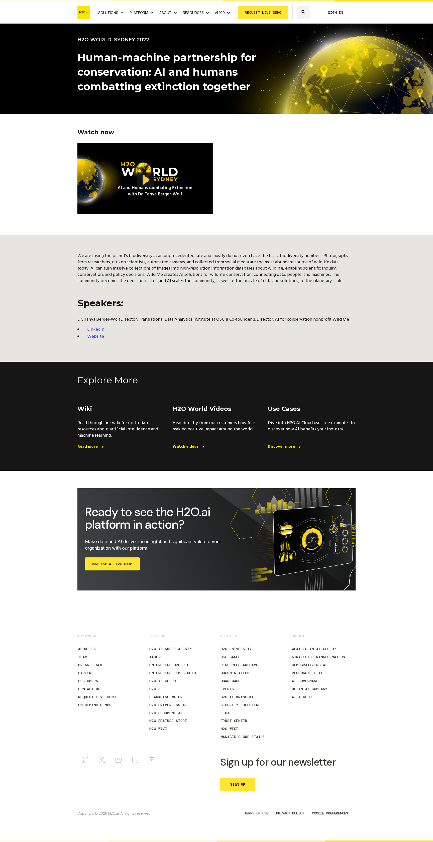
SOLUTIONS (108, 13)
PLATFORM (139, 13)
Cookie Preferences (330, 813)
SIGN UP (237, 784)
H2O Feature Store (168, 720)
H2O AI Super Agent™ (170, 649)
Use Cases (231, 657)
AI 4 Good (302, 697)
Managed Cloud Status (243, 737)
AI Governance (306, 681)
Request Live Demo (97, 697)
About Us (87, 649)
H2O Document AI (166, 713)
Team (82, 657)
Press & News (91, 665)
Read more (88, 447)
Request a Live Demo (112, 564)
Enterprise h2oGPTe (169, 665)
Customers (88, 681)
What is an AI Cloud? (314, 649)
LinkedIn (95, 329)
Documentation (235, 673)
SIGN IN (335, 12)
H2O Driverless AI (168, 705)
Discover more (282, 447)
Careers (86, 673)
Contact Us (89, 689)
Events (227, 689)
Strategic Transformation (318, 657)
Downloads (231, 681)
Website (95, 336)
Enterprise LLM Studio (172, 673)
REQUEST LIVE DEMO (263, 12)
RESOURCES (193, 13)
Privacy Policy (290, 813)
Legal (226, 713)
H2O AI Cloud (162, 681)
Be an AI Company (309, 689)
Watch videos (186, 447)
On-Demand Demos (95, 705)
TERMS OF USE (256, 813)
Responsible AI (307, 673)
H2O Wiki (230, 729)
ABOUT (165, 13)
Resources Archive (239, 665)
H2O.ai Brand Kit (238, 697)
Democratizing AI (309, 665)
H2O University (236, 649)
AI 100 (220, 13)
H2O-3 (154, 689)
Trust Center (234, 720)
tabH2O (156, 657)
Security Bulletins (241, 705)
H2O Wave (158, 729)
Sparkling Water (166, 697)
